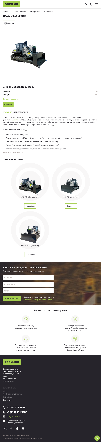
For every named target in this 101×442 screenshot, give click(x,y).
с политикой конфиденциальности (38, 299)
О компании (7, 396)
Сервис (5, 390)
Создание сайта (9, 438)
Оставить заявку (11, 298)
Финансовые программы (12, 393)
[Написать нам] (97, 438)
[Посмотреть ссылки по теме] (53, 125)
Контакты (7, 400)
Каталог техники (9, 387)
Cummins (15, 119)
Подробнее (30, 206)
